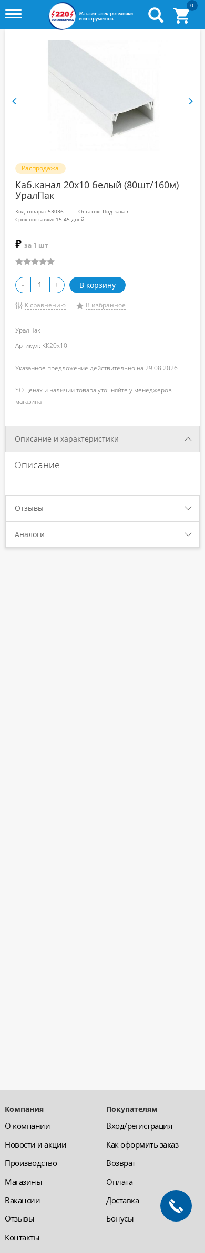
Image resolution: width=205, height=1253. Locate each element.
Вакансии (22, 1200)
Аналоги (30, 534)
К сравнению (45, 305)
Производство (31, 1163)
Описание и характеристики (67, 439)
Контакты (22, 1237)
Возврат (121, 1163)
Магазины (23, 1181)
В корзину (97, 285)
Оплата (119, 1181)
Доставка (122, 1200)
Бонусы (120, 1218)
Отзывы (29, 508)
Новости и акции (36, 1144)
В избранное (106, 305)
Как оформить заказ (142, 1144)
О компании (27, 1125)
